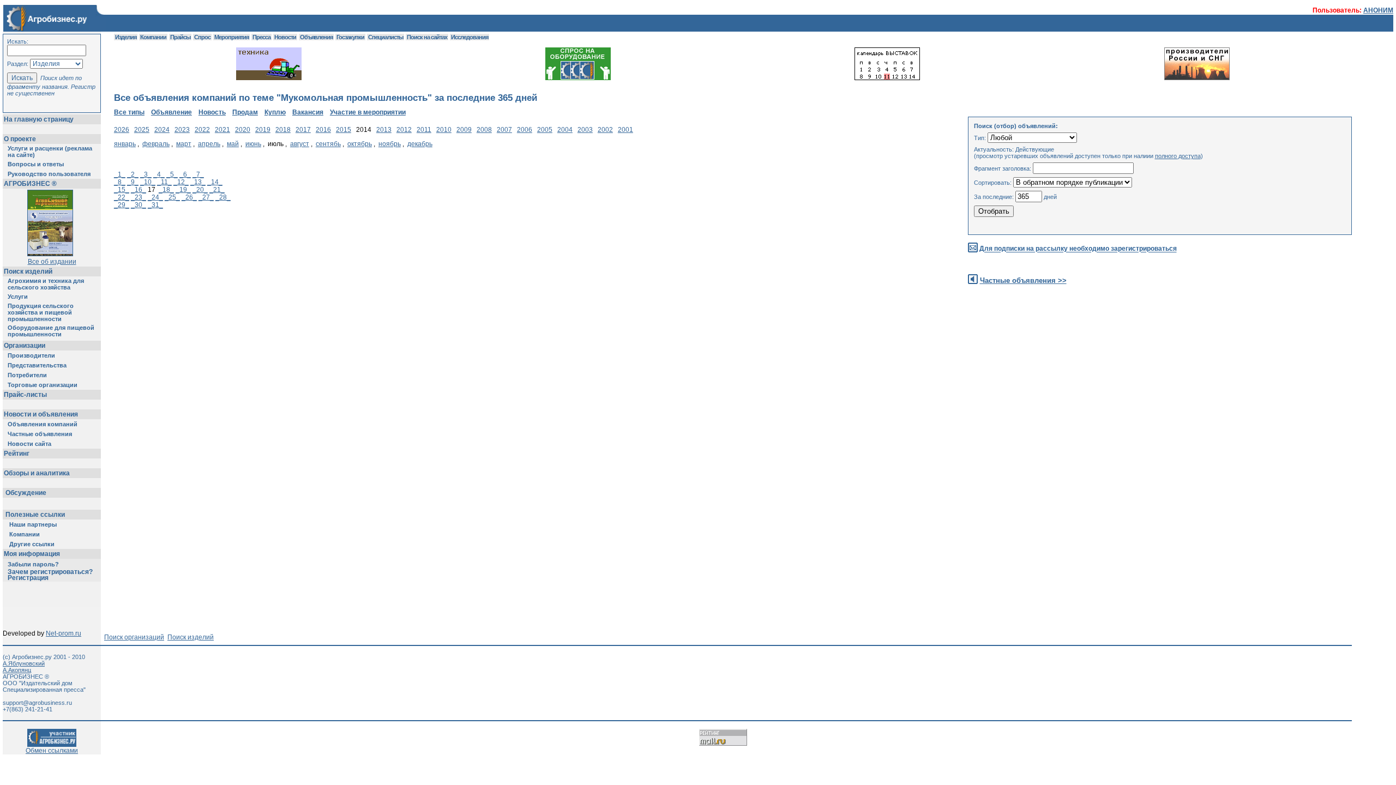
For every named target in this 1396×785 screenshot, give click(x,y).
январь (125, 144)
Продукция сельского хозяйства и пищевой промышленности (41, 312)
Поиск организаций (134, 637)
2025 (141, 130)
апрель (209, 144)
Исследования (469, 37)
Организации (24, 345)
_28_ (223, 197)
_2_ (133, 174)
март (183, 144)
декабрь (419, 144)
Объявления (316, 37)
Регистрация (28, 578)
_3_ (146, 174)
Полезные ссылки (35, 514)
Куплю (275, 112)
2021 (222, 130)
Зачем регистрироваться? (50, 572)
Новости (285, 37)
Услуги (18, 296)
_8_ (119, 182)
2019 (262, 130)
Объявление (171, 112)
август (299, 144)
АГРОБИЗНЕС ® (30, 184)
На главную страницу (39, 119)
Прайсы (180, 37)
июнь (253, 144)
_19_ (183, 190)
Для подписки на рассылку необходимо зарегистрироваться (1078, 249)
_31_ (155, 205)
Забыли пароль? (33, 564)
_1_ (119, 174)
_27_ (206, 197)
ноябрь (389, 144)
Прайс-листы (25, 394)
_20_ (200, 190)
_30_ (138, 205)
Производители (31, 355)
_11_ (164, 182)
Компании (24, 534)
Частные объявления (40, 434)
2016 (323, 130)
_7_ (198, 174)
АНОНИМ (1378, 10)
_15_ (121, 190)
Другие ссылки (32, 544)
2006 (524, 130)
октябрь (359, 144)
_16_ (138, 190)
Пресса (261, 37)
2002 (605, 130)
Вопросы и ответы (36, 164)
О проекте (20, 139)
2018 (283, 130)
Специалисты (385, 37)
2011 (424, 130)
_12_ (181, 182)
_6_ (185, 174)
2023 (182, 130)
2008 (484, 130)
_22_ (121, 197)
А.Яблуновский (24, 663)
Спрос (202, 37)
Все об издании (52, 261)
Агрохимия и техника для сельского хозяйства (46, 284)
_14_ (214, 182)
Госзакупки (350, 37)
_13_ (198, 182)
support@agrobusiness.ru (37, 702)
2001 (625, 130)
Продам (245, 112)
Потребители (27, 375)
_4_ (159, 174)
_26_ (189, 197)
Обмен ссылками (52, 750)
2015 (343, 130)
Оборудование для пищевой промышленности (51, 330)
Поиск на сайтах (427, 37)
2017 (303, 130)
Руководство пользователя (49, 174)
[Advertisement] (312, 309)
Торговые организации (42, 385)
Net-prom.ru (63, 633)
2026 (121, 130)
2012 (404, 130)
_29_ (121, 205)
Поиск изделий (28, 271)
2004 (565, 130)
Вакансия (307, 112)
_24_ (155, 197)
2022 (202, 130)
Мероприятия (231, 37)
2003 (585, 130)
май (233, 144)
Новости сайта (29, 443)
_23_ (138, 197)
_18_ (166, 190)
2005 (544, 130)
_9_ (133, 182)
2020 (242, 130)
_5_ (172, 174)
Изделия (125, 37)
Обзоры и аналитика (37, 473)
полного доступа (1178, 156)
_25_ (172, 197)
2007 (504, 130)
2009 (464, 130)
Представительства (37, 365)
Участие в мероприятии (368, 112)
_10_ (147, 182)
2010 (444, 130)
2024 (162, 130)
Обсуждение (26, 493)
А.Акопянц (17, 670)
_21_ (217, 190)
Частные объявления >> (1023, 280)
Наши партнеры (33, 524)
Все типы (129, 112)
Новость (212, 112)
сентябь (328, 144)
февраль (156, 144)
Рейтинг (16, 453)
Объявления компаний (42, 424)
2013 (384, 130)
